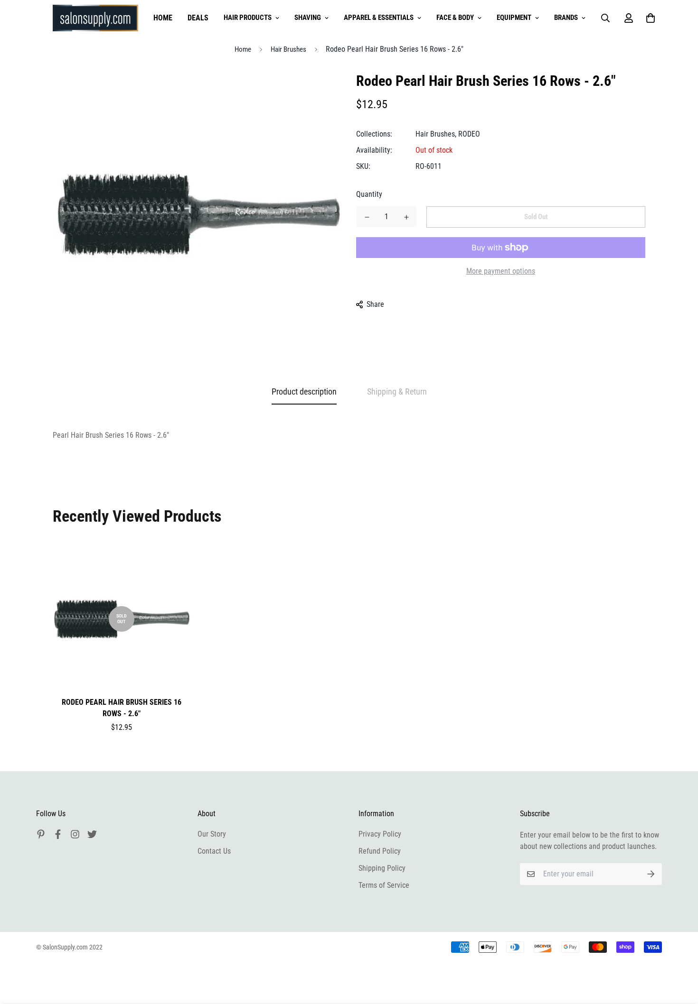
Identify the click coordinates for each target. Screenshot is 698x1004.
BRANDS (566, 17)
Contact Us (214, 851)
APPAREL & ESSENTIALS (379, 17)
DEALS (198, 17)
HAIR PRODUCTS (248, 17)
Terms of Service (383, 885)
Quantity (369, 194)
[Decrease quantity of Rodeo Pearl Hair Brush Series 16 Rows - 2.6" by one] (367, 217)
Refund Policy (379, 851)
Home (243, 49)
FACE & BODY (455, 17)
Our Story (212, 833)
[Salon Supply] (95, 18)
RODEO (469, 133)
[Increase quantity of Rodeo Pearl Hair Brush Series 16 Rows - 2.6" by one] (406, 217)
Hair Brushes (288, 49)
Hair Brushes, (435, 133)
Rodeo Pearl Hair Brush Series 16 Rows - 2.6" (121, 708)
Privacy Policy (379, 833)
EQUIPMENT (514, 17)
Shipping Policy (382, 868)
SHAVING (307, 17)
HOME (162, 17)
